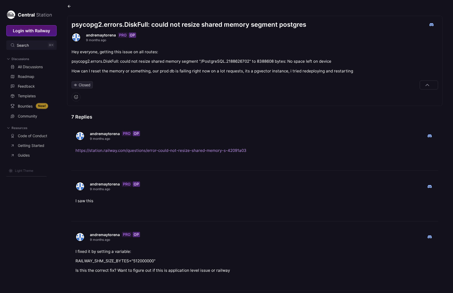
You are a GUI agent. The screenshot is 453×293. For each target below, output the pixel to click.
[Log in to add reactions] (76, 97)
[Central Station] (10, 13)
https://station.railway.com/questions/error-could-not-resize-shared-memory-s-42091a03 (161, 150)
